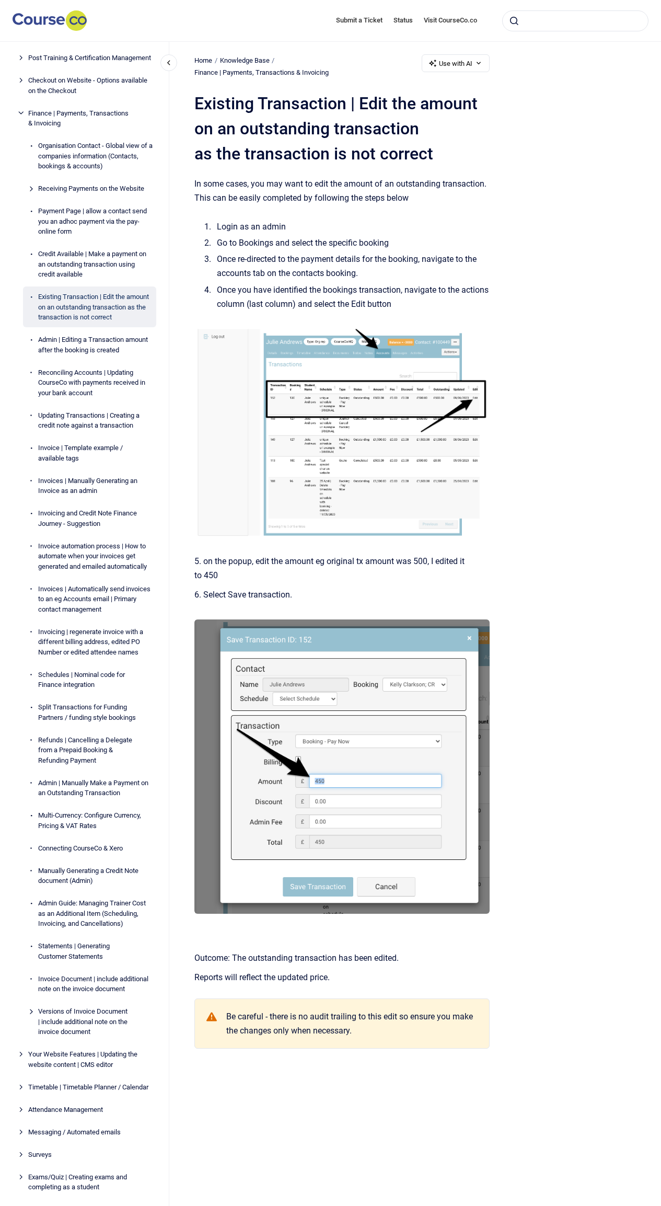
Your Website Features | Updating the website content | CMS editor (82, 1059)
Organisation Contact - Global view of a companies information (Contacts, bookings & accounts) (95, 156)
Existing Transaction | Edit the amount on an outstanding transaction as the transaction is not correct (93, 307)
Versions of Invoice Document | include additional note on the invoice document (82, 1021)
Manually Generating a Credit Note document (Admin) (88, 875)
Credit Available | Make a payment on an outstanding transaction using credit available (92, 264)
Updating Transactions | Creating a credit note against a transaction (89, 420)
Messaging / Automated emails (74, 1131)
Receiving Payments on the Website (91, 188)
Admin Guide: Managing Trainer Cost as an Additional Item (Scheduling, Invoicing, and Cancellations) (92, 913)
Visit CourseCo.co (450, 20)
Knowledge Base (245, 60)
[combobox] (575, 21)
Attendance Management (65, 1109)
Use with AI (455, 63)
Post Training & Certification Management (89, 58)
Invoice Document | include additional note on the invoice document (93, 983)
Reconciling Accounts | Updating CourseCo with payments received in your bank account (91, 382)
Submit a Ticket (359, 20)
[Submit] (514, 21)
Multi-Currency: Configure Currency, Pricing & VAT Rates (89, 820)
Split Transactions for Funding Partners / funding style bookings (87, 712)
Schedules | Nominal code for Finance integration (81, 679)
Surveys (40, 1154)
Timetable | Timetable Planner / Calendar (88, 1086)
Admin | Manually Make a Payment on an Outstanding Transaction (93, 787)
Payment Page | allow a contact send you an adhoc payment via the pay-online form (92, 221)
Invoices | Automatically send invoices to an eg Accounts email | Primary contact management (94, 598)
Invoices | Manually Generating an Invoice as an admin (87, 485)
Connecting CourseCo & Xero (80, 848)
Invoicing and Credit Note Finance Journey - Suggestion (87, 518)
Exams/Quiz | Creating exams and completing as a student (77, 1182)
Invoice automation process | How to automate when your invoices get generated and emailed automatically (92, 556)
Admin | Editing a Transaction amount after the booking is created (93, 345)
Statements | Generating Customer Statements (74, 951)
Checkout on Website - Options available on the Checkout (87, 85)
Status (403, 20)
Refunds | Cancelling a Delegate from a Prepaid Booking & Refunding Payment (85, 750)
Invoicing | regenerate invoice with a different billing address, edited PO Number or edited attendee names (90, 641)
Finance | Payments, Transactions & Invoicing (78, 118)
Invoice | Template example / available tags (80, 453)
